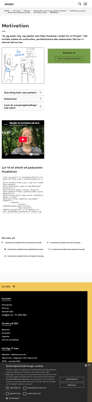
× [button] (89, 365)
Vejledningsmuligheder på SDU (19, 12)
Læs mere (29, 384)
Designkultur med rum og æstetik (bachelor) (50, 11)
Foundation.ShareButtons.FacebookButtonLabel (23, 243)
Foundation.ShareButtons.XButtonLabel (65, 243)
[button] (31, 398)
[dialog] (46, 382)
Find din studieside (10, 340)
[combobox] (86, 365)
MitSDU (7, 11)
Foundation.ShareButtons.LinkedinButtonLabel (25, 249)
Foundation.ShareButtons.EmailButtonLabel (68, 249)
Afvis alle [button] (72, 385)
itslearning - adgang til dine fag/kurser (19, 358)
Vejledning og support (78, 11)
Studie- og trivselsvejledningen (69, 58)
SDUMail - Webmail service (14, 354)
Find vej (5, 308)
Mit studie (16, 11)
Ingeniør (5, 336)
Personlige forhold (40, 12)
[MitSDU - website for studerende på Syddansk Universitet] (9, 4)
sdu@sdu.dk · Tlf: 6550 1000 (14, 315)
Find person (7, 305)
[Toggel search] (79, 3)
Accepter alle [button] (72, 379)
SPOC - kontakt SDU (11, 361)
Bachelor (27, 11)
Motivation (54, 12)
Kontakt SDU (7, 311)
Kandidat (6, 333)
